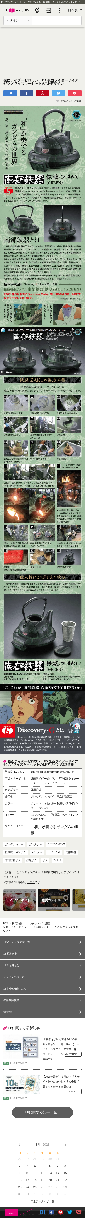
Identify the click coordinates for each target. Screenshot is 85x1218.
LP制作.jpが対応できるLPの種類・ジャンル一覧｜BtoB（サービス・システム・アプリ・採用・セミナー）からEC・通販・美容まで (61, 1045)
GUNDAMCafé (56, 844)
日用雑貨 (17, 923)
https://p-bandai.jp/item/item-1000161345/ (52, 771)
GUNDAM (54, 852)
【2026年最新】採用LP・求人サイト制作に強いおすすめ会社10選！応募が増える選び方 (61, 1081)
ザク (45, 860)
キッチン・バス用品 (38, 923)
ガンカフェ (35, 844)
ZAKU (57, 860)
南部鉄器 (71, 852)
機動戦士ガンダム (15, 852)
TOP (5, 923)
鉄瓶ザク (31, 860)
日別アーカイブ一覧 (42, 1201)
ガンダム (37, 852)
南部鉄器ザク (13, 860)
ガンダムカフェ (14, 844)
